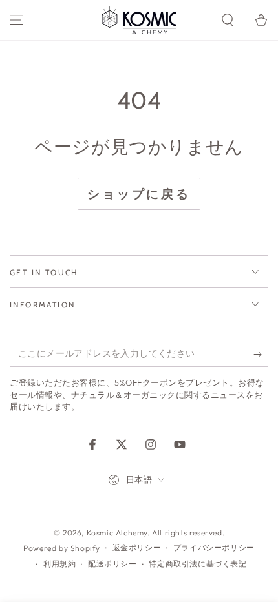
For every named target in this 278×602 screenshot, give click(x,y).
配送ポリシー (112, 563)
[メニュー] (17, 20)
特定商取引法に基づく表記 (197, 563)
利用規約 (59, 563)
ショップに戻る (139, 194)
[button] (227, 20)
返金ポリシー (137, 547)
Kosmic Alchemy (117, 532)
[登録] (260, 354)
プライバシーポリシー (214, 547)
